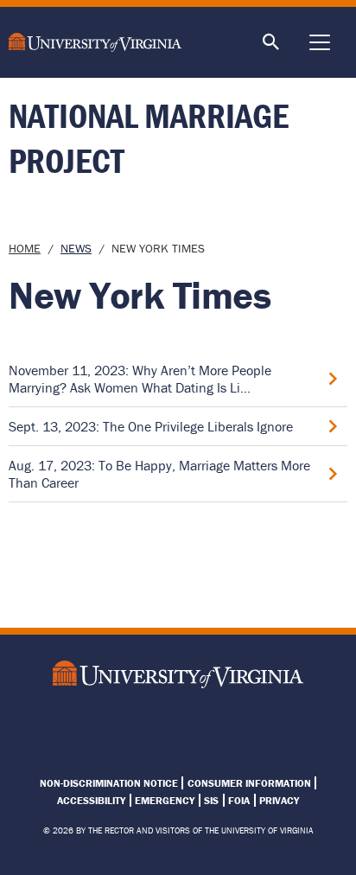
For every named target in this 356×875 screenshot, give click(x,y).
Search (271, 42)
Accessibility (91, 800)
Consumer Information (249, 782)
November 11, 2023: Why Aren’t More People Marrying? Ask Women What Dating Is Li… (140, 378)
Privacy (279, 800)
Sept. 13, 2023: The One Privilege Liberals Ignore (151, 426)
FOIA (239, 800)
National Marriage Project (149, 138)
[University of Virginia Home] (103, 42)
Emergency (164, 800)
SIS (211, 800)
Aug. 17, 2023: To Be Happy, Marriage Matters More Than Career (159, 474)
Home (25, 248)
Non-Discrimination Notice (109, 782)
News (76, 248)
